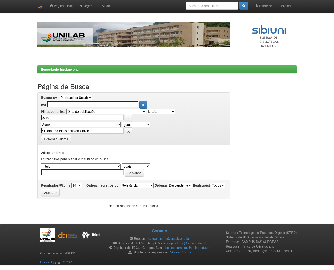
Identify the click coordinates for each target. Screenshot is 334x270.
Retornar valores (56, 139)
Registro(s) (201, 185)
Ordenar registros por (103, 185)
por (43, 104)
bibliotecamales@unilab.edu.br (187, 247)
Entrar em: (266, 5)
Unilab (44, 262)
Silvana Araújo (180, 252)
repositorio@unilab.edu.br (170, 238)
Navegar (86, 5)
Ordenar (161, 185)
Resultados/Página (55, 185)
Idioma (286, 5)
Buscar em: (50, 97)
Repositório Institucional (60, 69)
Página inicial (63, 5)
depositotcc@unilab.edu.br (186, 243)
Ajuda (106, 5)
